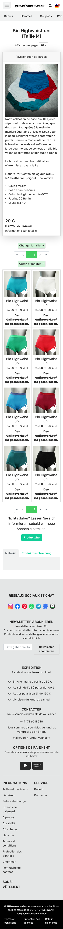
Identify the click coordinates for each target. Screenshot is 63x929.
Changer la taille (30, 245)
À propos (8, 817)
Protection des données (32, 921)
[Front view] (17, 284)
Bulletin (39, 789)
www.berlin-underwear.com (28, 906)
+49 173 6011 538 (31, 721)
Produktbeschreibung (36, 553)
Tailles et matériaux (15, 789)
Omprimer (9, 861)
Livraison (9, 795)
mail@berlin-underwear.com (31, 737)
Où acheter (10, 829)
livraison (27, 225)
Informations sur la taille (21, 230)
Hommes (26, 16)
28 (42, 45)
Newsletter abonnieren (46, 649)
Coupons (46, 16)
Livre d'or (9, 835)
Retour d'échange (14, 801)
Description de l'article (32, 56)
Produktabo (32, 537)
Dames (8, 16)
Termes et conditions (10, 921)
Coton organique (30, 263)
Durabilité (9, 823)
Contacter (40, 795)
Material (10, 553)
